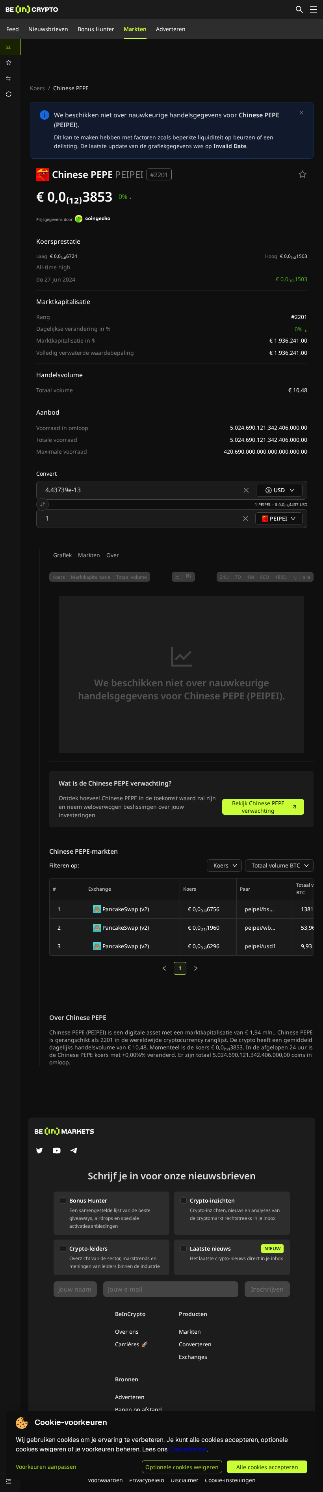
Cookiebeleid (188, 1449)
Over (112, 555)
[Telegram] (74, 1151)
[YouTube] (56, 1151)
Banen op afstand (138, 1409)
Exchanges (193, 1356)
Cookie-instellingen (230, 1480)
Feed (12, 29)
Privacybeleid (146, 1480)
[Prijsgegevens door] (92, 219)
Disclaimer (185, 1480)
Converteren (195, 1344)
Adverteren (171, 29)
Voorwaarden (105, 1480)
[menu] (10, 70)
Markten (135, 29)
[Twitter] (39, 1151)
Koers (37, 88)
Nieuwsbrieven (48, 29)
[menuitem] (10, 47)
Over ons (127, 1331)
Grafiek (62, 555)
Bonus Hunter (96, 29)
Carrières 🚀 (131, 1344)
